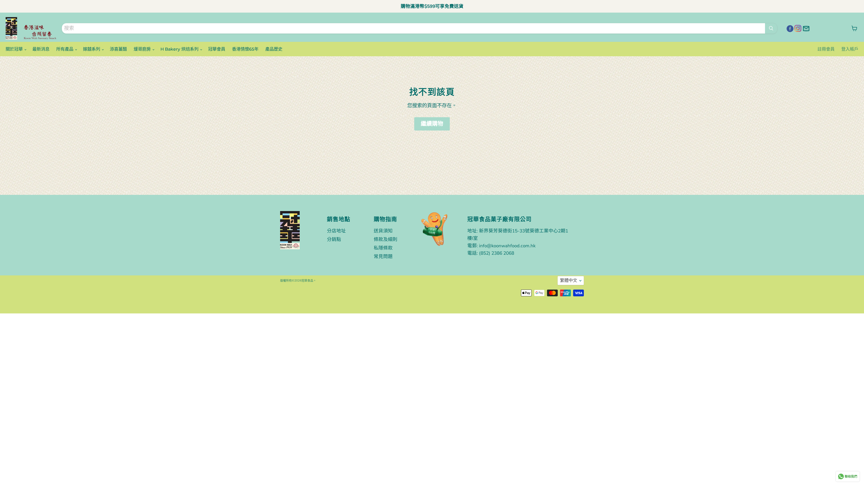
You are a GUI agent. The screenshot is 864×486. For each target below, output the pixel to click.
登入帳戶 (849, 49)
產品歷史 (273, 49)
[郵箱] (805, 28)
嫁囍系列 (92, 49)
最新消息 (41, 49)
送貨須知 (383, 231)
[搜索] (771, 28)
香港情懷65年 (245, 49)
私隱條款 (383, 248)
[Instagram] (797, 28)
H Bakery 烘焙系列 (180, 49)
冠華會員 (216, 49)
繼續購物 (432, 124)
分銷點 (334, 239)
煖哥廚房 (143, 49)
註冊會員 (826, 49)
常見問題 (383, 256)
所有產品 (65, 49)
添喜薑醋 (118, 49)
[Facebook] (789, 28)
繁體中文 (568, 281)
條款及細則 (385, 239)
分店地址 (336, 231)
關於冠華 (15, 49)
